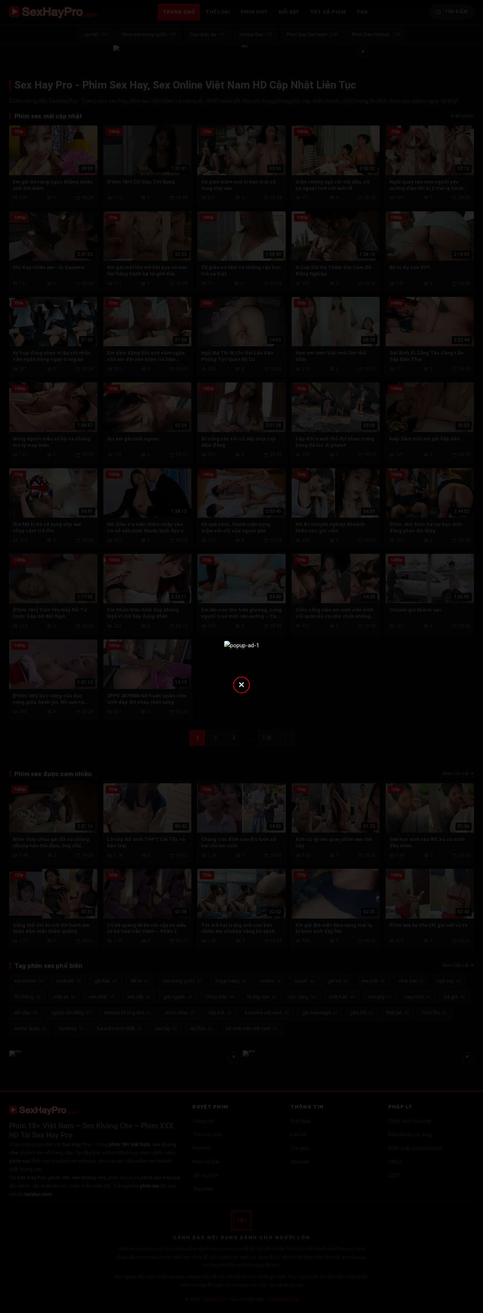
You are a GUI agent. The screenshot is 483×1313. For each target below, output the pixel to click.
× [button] (241, 684)
